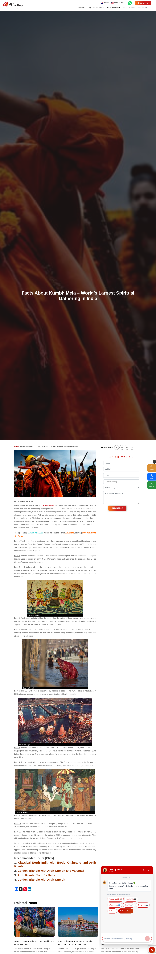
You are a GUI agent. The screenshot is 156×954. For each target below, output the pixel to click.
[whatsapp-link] (130, 2)
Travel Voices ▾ (129, 7)
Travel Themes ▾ (113, 7)
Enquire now (143, 3)
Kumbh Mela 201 (35, 533)
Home (16, 446)
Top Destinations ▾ (96, 7)
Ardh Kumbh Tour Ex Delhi (36, 875)
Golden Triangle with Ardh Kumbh (41, 879)
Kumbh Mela (48, 505)
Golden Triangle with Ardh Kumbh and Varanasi (50, 870)
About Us (82, 7)
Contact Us (142, 7)
